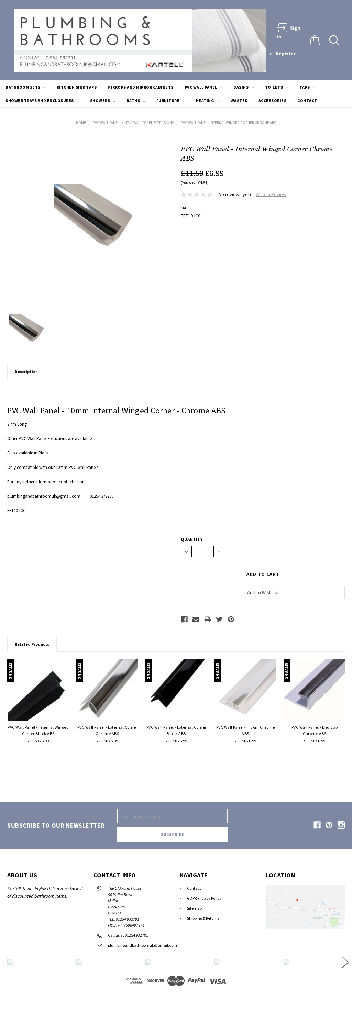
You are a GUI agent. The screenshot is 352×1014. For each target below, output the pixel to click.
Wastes (239, 100)
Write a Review (271, 194)
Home (81, 122)
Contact (307, 100)
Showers (100, 100)
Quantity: (192, 539)
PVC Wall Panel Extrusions (150, 122)
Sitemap (194, 908)
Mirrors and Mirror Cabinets (141, 87)
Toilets (274, 87)
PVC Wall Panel (201, 87)
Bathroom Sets (23, 87)
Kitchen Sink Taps (77, 87)
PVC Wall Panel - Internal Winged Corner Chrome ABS (228, 122)
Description (26, 371)
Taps (305, 87)
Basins (241, 87)
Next (345, 962)
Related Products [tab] (32, 644)
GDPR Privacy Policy (204, 898)
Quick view (38, 711)
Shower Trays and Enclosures (40, 100)
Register (286, 53)
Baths (133, 100)
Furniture (168, 100)
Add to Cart (64, 665)
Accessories (272, 100)
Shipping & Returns (203, 918)
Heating (205, 100)
